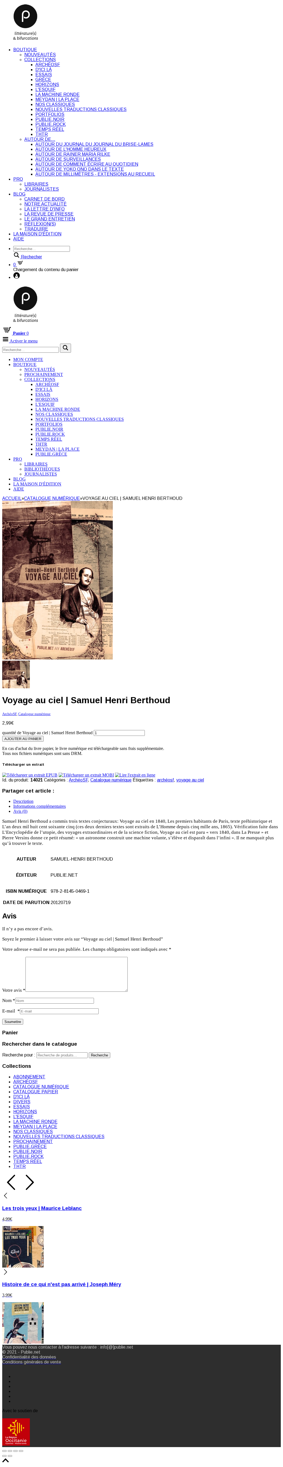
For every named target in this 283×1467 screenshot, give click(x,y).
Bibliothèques (42, 469)
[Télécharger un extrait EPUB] (29, 775)
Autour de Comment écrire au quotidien (86, 164)
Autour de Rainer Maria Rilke (72, 154)
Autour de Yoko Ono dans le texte (79, 169)
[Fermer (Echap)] (4, 1451)
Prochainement (43, 374)
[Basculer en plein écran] (15, 1451)
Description (23, 801)
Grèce (43, 79)
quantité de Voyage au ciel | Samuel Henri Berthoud (47, 732)
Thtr (41, 134)
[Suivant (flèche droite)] (10, 1456)
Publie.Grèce (51, 454)
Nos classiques (55, 104)
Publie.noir (49, 119)
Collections (40, 59)
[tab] (147, 801)
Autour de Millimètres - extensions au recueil (95, 174)
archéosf (165, 780)
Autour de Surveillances (68, 159)
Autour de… (39, 139)
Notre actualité (45, 204)
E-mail (11, 1011)
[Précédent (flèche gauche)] (4, 1456)
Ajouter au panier (22, 739)
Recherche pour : (18, 1055)
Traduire (36, 229)
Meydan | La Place (57, 99)
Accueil (12, 498)
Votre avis (13, 990)
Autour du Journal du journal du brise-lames (94, 144)
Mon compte (28, 359)
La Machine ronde (57, 94)
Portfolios (49, 114)
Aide (18, 239)
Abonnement (29, 1076)
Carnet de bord (44, 199)
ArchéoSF (47, 64)
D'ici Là (43, 69)
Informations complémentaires (39, 806)
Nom (8, 1000)
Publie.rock (50, 124)
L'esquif (45, 89)
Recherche (99, 1055)
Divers (21, 1101)
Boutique (25, 49)
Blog (19, 194)
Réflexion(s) (40, 224)
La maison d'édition (37, 234)
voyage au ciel (190, 780)
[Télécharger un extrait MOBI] (86, 775)
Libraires (36, 184)
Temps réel (49, 129)
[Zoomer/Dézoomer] (21, 1451)
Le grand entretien (49, 219)
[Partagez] (10, 1451)
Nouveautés (40, 54)
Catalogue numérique (52, 498)
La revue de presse (49, 214)
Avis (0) (20, 811)
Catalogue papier (35, 1091)
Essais (43, 74)
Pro (18, 179)
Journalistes (41, 189)
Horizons (47, 84)
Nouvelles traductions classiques (81, 109)
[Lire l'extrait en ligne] (135, 775)
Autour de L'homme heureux (70, 149)
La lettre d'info (44, 209)
